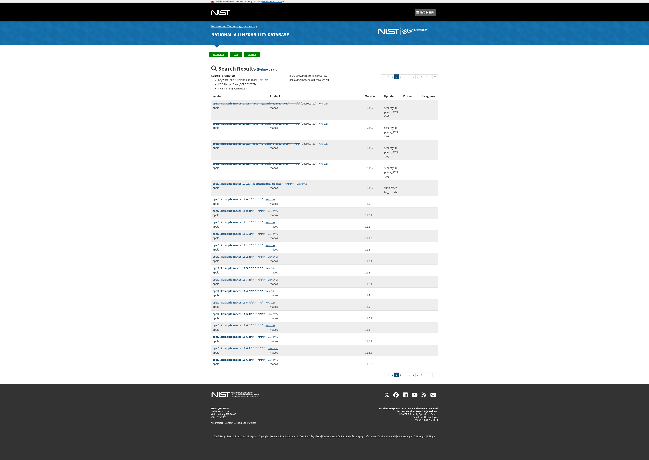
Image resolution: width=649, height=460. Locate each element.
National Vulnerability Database (250, 35)
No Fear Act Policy (305, 436)
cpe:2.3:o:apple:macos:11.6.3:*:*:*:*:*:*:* (239, 360)
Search (252, 54)
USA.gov (431, 436)
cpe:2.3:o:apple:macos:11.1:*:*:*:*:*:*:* (238, 222)
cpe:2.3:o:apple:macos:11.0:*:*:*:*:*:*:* (238, 199)
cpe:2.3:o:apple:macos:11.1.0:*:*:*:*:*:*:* (239, 234)
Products (218, 54)
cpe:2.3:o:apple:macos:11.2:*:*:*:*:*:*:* (238, 245)
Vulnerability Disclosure (283, 436)
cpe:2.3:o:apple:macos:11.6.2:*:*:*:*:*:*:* (239, 348)
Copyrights (264, 436)
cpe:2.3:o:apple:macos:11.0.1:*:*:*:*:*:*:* (239, 211)
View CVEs (323, 103)
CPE (236, 54)
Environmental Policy (333, 436)
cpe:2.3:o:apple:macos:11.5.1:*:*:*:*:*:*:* (239, 314)
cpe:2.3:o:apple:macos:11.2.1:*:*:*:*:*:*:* (239, 257)
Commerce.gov (404, 436)
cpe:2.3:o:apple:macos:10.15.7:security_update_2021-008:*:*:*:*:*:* (256, 104)
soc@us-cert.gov (429, 417)
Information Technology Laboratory (234, 26)
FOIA (318, 436)
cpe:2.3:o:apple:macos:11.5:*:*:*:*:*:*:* (238, 303)
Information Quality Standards (380, 436)
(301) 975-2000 (218, 417)
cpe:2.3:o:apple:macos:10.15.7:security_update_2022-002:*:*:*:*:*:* (256, 144)
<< (383, 76)
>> (435, 76)
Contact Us (230, 423)
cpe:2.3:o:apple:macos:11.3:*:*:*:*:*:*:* (238, 268)
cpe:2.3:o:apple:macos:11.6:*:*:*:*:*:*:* (238, 325)
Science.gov (420, 436)
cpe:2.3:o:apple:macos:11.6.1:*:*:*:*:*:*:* (239, 337)
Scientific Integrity (354, 436)
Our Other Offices (247, 423)
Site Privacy (219, 436)
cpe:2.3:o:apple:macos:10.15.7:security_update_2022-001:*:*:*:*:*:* (256, 124)
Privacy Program (249, 436)
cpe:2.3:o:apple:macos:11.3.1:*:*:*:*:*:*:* (239, 280)
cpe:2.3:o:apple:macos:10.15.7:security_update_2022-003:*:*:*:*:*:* (256, 164)
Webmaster (217, 423)
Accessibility (233, 436)
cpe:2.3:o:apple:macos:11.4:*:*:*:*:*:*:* (238, 291)
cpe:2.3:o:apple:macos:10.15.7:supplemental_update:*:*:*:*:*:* (254, 184)
